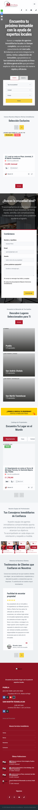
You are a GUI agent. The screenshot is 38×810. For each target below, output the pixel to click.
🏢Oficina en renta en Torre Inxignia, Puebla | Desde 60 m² (22, 762)
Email (6, 248)
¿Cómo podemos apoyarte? (12, 264)
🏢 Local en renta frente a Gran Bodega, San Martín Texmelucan (21, 768)
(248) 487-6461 (19, 705)
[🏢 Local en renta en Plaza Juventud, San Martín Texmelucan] (5, 776)
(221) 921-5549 (7, 691)
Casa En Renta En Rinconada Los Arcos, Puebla (22, 781)
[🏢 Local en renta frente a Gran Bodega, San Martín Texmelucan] (5, 769)
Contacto (5, 747)
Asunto (6, 256)
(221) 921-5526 (18, 691)
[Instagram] (7, 697)
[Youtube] (10, 697)
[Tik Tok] (13, 697)
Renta (4, 737)
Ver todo (19, 322)
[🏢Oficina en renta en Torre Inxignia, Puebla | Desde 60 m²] (5, 763)
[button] (3, 547)
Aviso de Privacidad (9, 718)
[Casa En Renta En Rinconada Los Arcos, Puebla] (5, 782)
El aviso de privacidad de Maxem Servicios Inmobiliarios (17, 282)
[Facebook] (4, 697)
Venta (4, 733)
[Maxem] (11, 4)
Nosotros (5, 742)
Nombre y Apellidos (10, 240)
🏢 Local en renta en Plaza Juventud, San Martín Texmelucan (22, 775)
